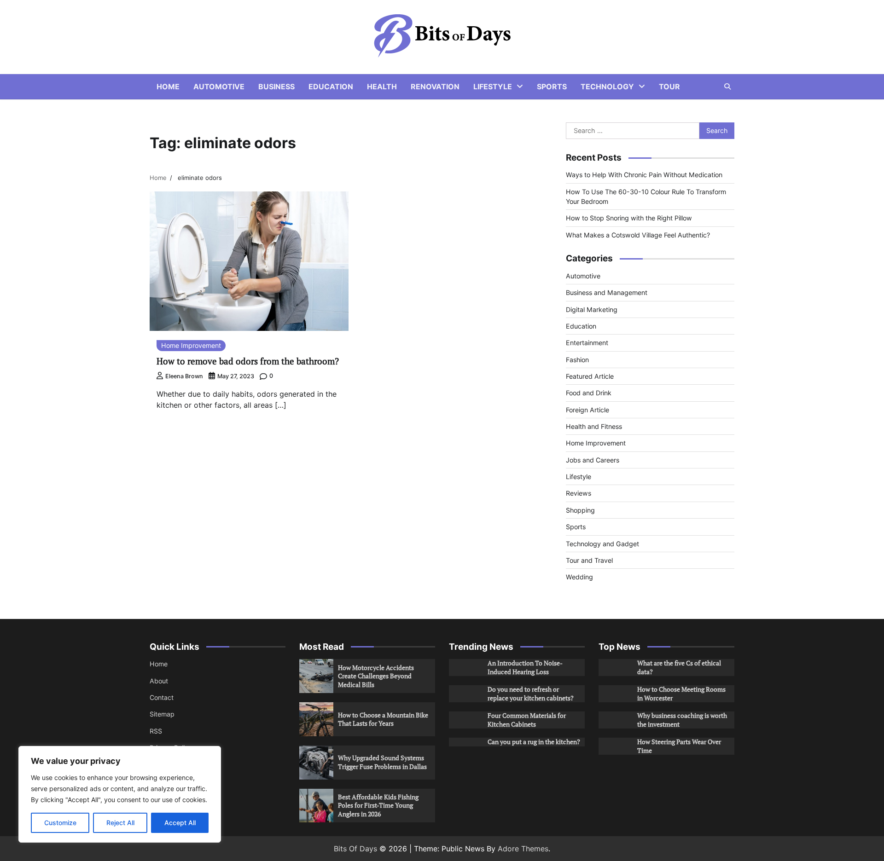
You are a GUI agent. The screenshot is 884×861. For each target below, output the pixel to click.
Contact (162, 697)
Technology (607, 86)
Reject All (120, 822)
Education (330, 86)
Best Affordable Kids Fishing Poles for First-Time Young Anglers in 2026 (378, 805)
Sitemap (162, 714)
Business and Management (606, 292)
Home (168, 86)
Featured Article (590, 376)
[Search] (727, 86)
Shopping (580, 510)
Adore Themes (523, 848)
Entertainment (587, 343)
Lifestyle (492, 86)
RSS (156, 731)
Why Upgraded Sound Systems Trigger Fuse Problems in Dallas (382, 762)
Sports (552, 86)
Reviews (578, 493)
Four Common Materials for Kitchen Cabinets (527, 719)
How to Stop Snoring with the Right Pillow (629, 218)
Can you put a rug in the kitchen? (534, 741)
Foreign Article (587, 410)
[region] (119, 794)
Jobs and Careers (592, 460)
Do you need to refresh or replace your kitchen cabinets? (531, 693)
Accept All (180, 822)
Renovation (435, 86)
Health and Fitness (594, 426)
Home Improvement (191, 345)
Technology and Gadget (602, 544)
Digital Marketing (591, 309)
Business (276, 86)
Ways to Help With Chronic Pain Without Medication (644, 175)
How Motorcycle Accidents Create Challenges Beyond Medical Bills (376, 676)
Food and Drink (588, 393)
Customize (60, 822)
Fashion (577, 360)
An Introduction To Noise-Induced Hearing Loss (525, 667)
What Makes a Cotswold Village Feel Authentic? (638, 235)
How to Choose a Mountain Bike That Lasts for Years (383, 719)
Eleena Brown (184, 376)
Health (382, 86)
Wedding (579, 577)
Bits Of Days (355, 848)
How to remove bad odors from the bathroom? (248, 361)
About (159, 681)
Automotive (218, 86)
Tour (669, 86)
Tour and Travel (589, 560)
